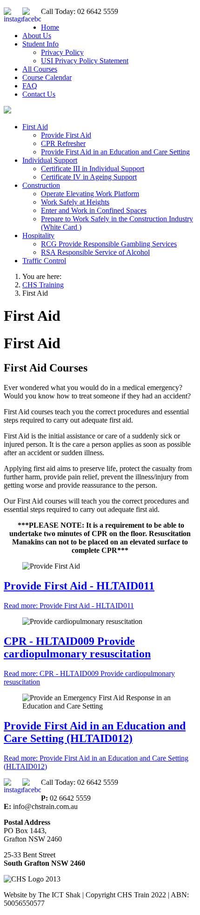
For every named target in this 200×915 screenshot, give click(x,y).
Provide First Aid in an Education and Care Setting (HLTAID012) (95, 732)
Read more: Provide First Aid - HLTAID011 (69, 606)
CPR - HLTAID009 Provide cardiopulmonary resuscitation (77, 647)
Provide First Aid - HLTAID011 (79, 586)
